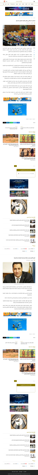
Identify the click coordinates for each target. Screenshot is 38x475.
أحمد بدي (32, 22)
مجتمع (3, 4)
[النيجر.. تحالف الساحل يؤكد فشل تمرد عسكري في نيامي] (27, 138)
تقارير (20, 4)
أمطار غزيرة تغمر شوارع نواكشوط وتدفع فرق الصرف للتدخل (20, 225)
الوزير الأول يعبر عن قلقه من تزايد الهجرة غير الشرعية (27, 128)
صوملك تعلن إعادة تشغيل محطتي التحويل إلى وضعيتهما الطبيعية (19, 220)
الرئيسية (32, 4)
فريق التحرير (20, 471)
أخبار (29, 4)
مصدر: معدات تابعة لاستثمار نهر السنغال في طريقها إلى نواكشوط (19, 230)
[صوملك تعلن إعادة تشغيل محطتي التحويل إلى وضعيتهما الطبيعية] (32, 221)
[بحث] (6, 1)
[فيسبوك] (34, 50)
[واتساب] (34, 57)
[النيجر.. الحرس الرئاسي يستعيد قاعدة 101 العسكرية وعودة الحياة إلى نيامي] (27, 152)
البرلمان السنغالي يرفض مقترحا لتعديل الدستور (11, 343)
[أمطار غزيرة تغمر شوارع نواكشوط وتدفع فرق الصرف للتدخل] (32, 226)
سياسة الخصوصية (10, 473)
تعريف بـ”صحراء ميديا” (15, 471)
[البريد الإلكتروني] (34, 59)
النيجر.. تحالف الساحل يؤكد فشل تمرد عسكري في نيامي (27, 145)
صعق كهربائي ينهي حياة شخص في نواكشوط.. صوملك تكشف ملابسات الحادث (17, 454)
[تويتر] (34, 53)
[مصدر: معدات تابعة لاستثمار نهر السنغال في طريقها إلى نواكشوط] (32, 231)
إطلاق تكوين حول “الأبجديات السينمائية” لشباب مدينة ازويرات (27, 343)
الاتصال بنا (24, 471)
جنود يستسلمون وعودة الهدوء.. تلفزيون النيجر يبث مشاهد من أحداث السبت (10, 145)
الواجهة (31, 119)
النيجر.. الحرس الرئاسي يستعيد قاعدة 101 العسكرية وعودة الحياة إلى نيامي (28, 159)
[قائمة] (34, 1)
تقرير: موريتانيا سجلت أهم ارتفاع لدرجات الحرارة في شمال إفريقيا (11, 128)
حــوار (8, 4)
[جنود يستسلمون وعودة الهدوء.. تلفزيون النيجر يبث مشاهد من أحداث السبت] (10, 138)
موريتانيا (27, 119)
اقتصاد (26, 4)
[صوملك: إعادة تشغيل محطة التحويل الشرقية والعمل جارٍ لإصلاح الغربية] (32, 236)
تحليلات (23, 4)
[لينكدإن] (34, 55)
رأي (5, 4)
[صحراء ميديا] (19, 1)
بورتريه (17, 4)
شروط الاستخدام (15, 473)
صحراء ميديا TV (12, 4)
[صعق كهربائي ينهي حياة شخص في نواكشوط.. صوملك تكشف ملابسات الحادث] (32, 241)
